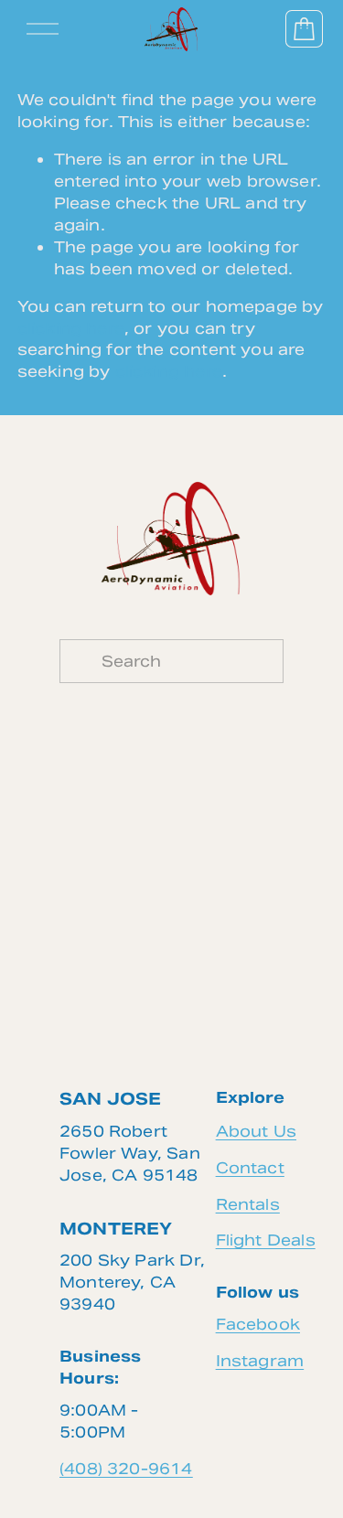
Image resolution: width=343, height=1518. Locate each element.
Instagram (260, 1361)
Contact (250, 1168)
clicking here (70, 328)
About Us (256, 1131)
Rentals (248, 1204)
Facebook (258, 1324)
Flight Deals (266, 1240)
